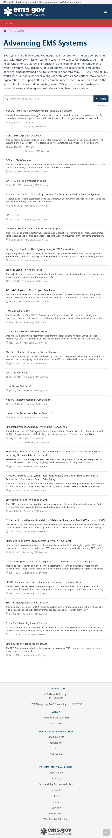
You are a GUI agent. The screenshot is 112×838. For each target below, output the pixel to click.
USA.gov (56, 807)
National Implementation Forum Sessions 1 (30, 399)
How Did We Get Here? (18, 386)
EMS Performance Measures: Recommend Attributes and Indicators (43, 582)
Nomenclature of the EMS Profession (26, 331)
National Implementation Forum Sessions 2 (30, 413)
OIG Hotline (56, 754)
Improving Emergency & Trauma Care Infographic (33, 228)
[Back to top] (106, 832)
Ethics (56, 796)
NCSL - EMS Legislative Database (23, 135)
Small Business (56, 736)
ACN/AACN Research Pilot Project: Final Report (31, 290)
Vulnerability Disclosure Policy (56, 784)
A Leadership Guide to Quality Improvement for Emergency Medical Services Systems (53, 194)
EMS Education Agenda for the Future (26, 643)
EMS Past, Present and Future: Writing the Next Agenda (36, 426)
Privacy (56, 778)
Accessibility (56, 772)
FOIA (56, 801)
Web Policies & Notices (56, 819)
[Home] (5, 30)
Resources (19, 30)
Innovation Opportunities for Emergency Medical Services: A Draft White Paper (49, 561)
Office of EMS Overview (19, 160)
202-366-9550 (56, 698)
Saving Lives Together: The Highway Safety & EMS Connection (40, 249)
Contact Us (56, 723)
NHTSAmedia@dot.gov (56, 694)
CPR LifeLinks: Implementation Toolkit (26, 180)
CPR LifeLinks (13, 215)
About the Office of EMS (56, 717)
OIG (56, 748)
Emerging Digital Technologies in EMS (27, 499)
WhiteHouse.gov (56, 813)
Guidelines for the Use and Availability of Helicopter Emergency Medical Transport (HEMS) (55, 520)
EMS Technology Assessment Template (27, 602)
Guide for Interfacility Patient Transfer (27, 623)
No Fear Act (56, 790)
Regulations (56, 742)
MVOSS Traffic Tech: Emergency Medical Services (33, 352)
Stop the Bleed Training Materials (24, 269)
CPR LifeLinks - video (17, 372)
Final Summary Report (18, 310)
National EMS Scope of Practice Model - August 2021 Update (39, 111)
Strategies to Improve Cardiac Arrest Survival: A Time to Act (38, 540)
